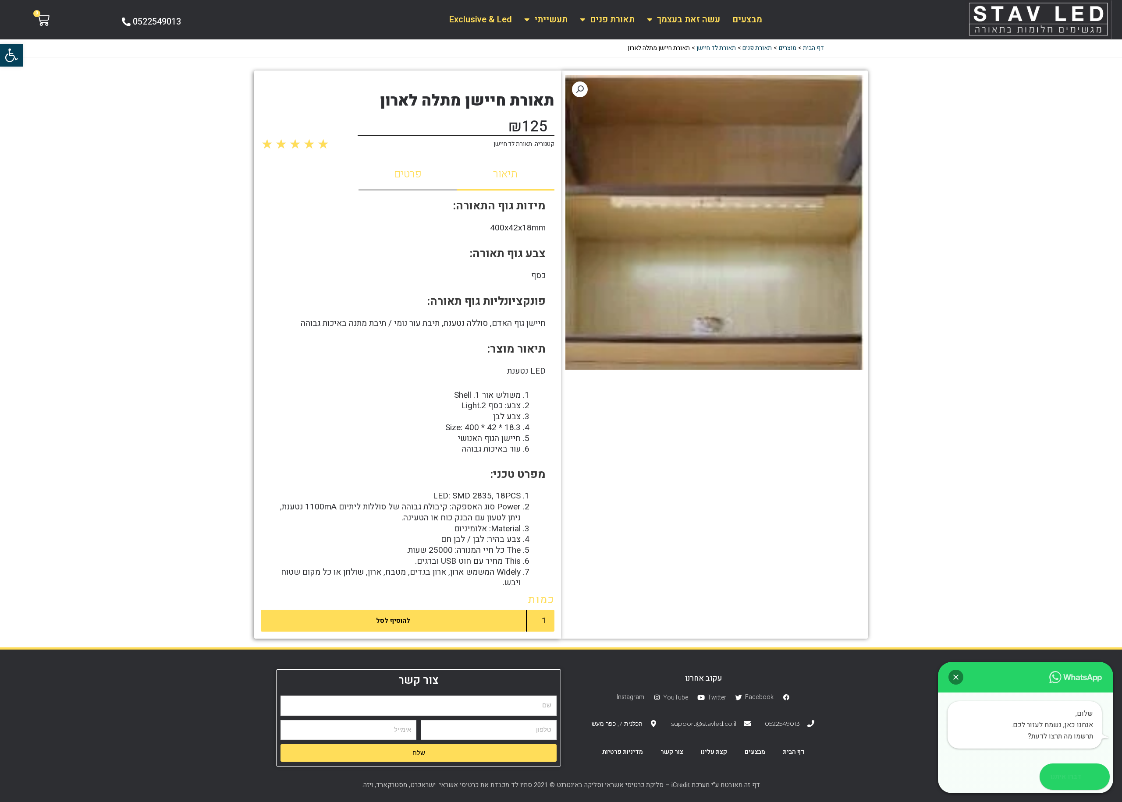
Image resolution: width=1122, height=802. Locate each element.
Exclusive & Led (480, 19)
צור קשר (671, 751)
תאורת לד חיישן (513, 144)
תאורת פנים (612, 19)
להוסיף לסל (393, 620)
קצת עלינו (714, 751)
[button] (11, 55)
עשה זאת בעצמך (688, 19)
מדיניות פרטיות (622, 751)
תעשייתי (551, 19)
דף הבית (794, 751)
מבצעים (747, 19)
